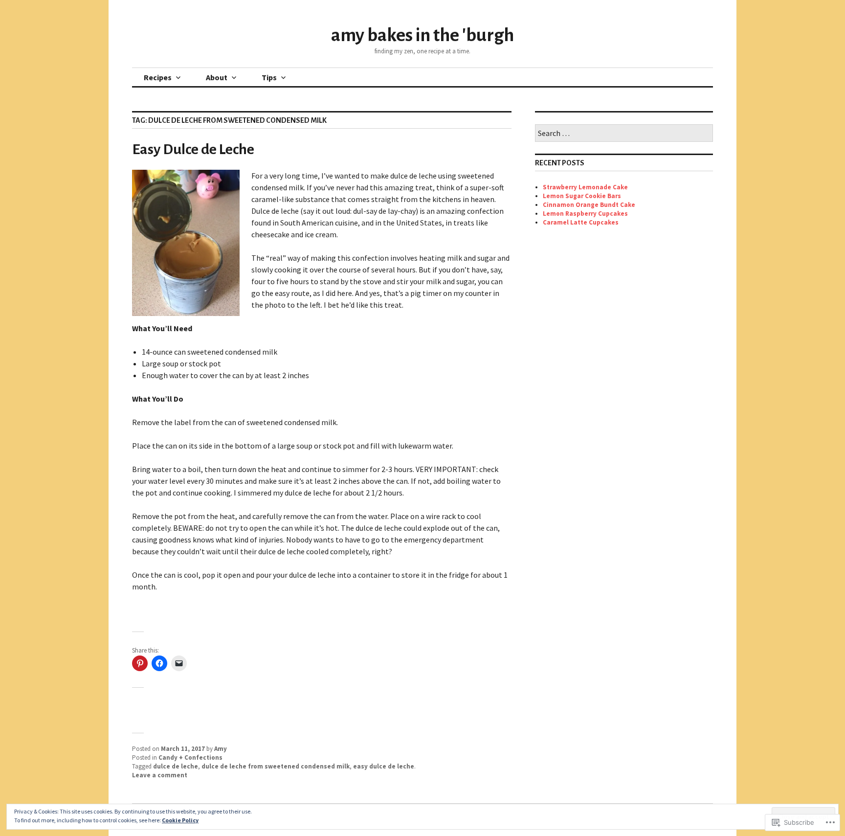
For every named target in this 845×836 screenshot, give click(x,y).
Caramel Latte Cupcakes (581, 222)
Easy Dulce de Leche (193, 149)
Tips (269, 77)
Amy (220, 749)
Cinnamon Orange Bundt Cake (589, 205)
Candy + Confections (190, 757)
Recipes (158, 77)
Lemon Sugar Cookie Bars (582, 196)
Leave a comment (159, 775)
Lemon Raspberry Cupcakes (585, 213)
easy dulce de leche (383, 766)
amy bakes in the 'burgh (422, 35)
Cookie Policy (180, 820)
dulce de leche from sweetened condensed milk (275, 766)
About (216, 77)
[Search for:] (624, 134)
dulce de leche (175, 766)
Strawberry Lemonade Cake (585, 187)
